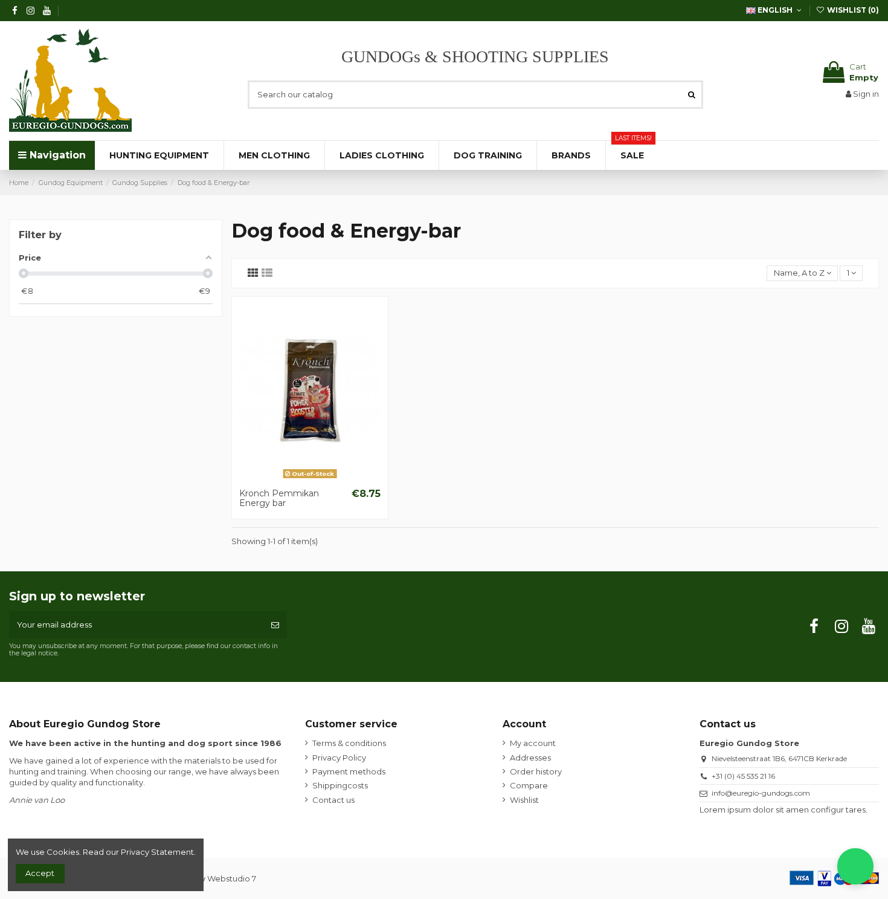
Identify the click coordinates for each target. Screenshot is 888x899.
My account (533, 743)
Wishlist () (852, 10)
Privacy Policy (339, 757)
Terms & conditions (349, 743)
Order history (536, 771)
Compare (529, 785)
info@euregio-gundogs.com (761, 792)
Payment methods (348, 771)
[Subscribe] (275, 625)
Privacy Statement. (158, 852)
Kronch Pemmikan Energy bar (279, 498)
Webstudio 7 (231, 878)
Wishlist (524, 800)
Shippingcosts (340, 785)
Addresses (530, 757)
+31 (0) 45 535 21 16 (743, 776)
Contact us (333, 800)
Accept (39, 873)
